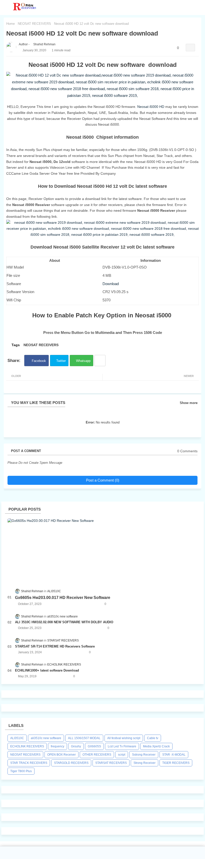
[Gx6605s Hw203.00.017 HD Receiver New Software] (103, 550)
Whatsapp (83, 361)
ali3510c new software (46, 738)
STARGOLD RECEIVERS (71, 763)
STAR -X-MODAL (174, 754)
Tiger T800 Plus (21, 771)
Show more (189, 403)
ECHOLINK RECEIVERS (27, 746)
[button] (200, 8)
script (121, 754)
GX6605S (94, 746)
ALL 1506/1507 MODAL (84, 738)
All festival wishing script (123, 738)
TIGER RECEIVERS (176, 763)
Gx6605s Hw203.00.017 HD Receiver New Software (62, 597)
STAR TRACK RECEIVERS (28, 763)
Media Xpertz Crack (156, 746)
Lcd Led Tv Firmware (122, 746)
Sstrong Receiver (144, 754)
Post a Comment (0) (102, 480)
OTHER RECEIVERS (96, 754)
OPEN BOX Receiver (61, 754)
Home (10, 24)
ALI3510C (17, 738)
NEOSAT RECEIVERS (34, 24)
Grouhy (76, 746)
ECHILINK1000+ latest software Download (47, 670)
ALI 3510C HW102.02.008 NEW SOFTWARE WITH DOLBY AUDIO (64, 622)
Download (110, 284)
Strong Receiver (145, 763)
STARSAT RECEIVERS (111, 763)
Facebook (39, 361)
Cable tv (152, 738)
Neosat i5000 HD (151, 107)
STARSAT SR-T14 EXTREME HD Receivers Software (55, 646)
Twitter (61, 361)
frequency (57, 746)
